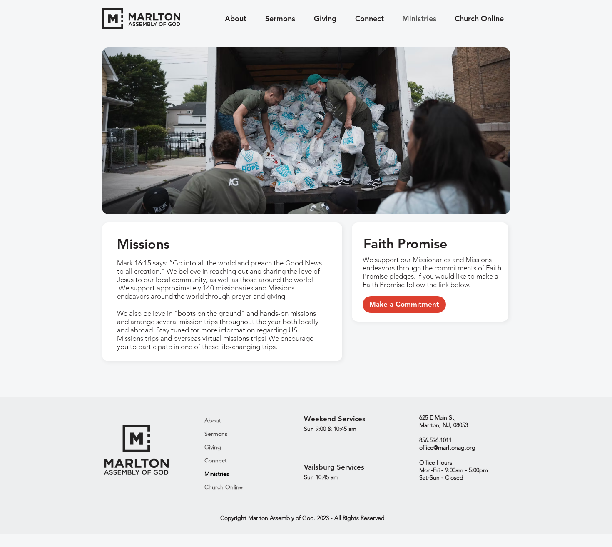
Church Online (223, 487)
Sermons (215, 433)
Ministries (216, 473)
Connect (215, 460)
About (212, 420)
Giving (212, 447)
